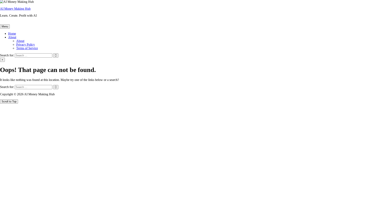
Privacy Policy (25, 44)
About (12, 37)
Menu (5, 26)
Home (12, 33)
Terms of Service (27, 48)
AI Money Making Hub (15, 8)
